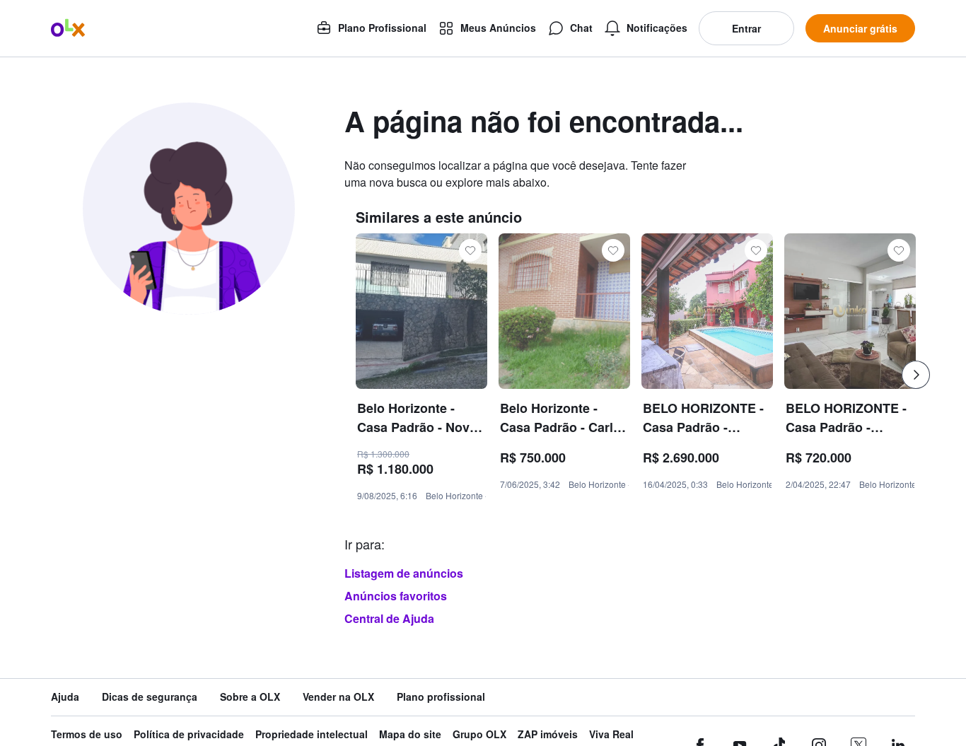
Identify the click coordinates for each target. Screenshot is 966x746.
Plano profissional (441, 697)
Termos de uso (86, 734)
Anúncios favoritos (395, 596)
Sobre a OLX (250, 697)
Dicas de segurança (149, 697)
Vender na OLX (338, 697)
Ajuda (65, 697)
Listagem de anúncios (403, 573)
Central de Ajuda (389, 618)
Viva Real (611, 734)
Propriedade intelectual (311, 734)
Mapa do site (410, 734)
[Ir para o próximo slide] (916, 375)
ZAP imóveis (548, 734)
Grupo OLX (479, 734)
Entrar (746, 28)
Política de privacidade (189, 734)
